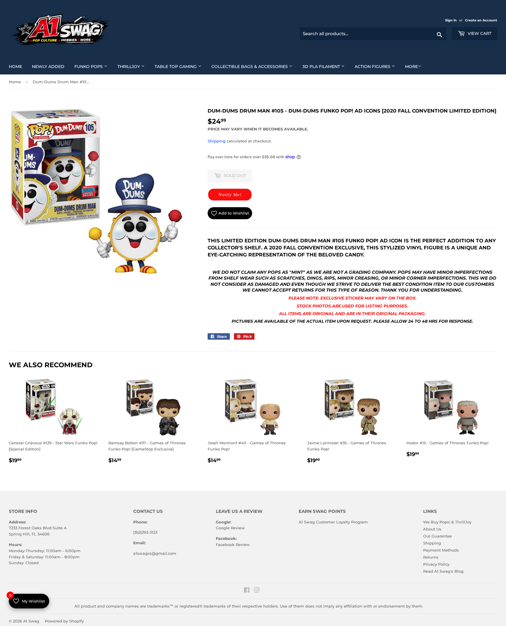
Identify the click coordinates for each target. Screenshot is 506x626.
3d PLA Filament (325, 66)
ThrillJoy (133, 66)
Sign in (451, 20)
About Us (432, 529)
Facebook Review (233, 544)
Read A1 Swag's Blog (443, 571)
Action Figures (377, 66)
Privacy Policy (436, 564)
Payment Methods (441, 550)
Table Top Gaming (180, 66)
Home (17, 66)
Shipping (216, 141)
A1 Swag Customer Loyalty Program (333, 522)
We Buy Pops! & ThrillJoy (447, 522)
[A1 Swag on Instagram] (257, 590)
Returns (430, 557)
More (411, 66)
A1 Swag (31, 621)
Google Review (230, 527)
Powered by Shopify (64, 621)
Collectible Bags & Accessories (254, 66)
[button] (230, 194)
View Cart (478, 33)
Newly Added (50, 66)
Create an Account (481, 20)
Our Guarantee (437, 536)
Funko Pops (93, 66)
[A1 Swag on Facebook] (247, 590)
